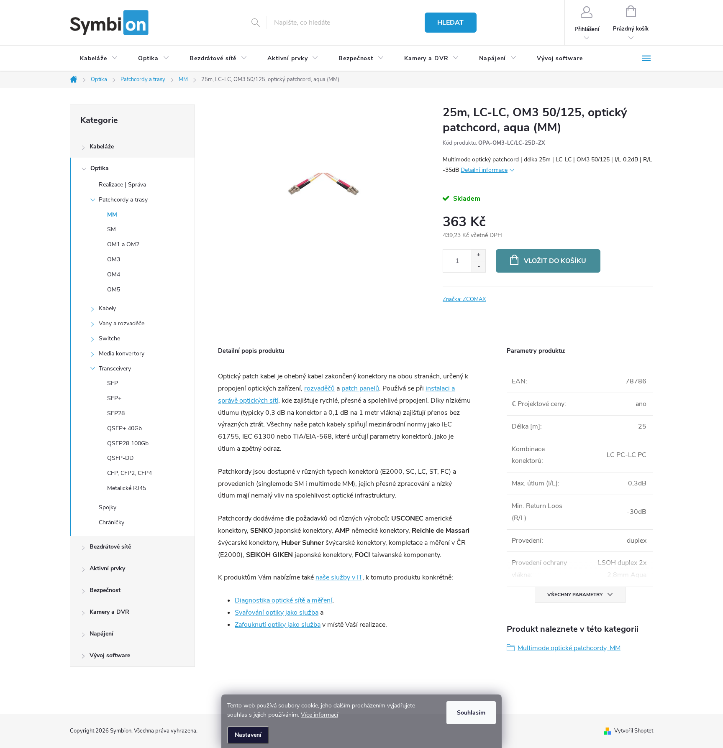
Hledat (450, 22)
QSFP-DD (120, 458)
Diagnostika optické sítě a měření (283, 600)
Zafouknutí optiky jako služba (277, 624)
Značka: (464, 299)
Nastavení (248, 735)
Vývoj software (110, 655)
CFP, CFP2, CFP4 (129, 473)
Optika (99, 168)
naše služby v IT (338, 577)
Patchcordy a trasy (123, 200)
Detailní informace (484, 170)
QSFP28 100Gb (128, 443)
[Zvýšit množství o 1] (478, 255)
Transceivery (115, 369)
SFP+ (114, 398)
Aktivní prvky (107, 568)
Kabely (107, 308)
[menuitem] (99, 58)
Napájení (101, 634)
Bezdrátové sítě (110, 547)
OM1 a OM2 (123, 244)
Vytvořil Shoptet (633, 731)
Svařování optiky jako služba (276, 612)
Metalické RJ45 (126, 488)
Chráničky (111, 522)
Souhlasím (471, 713)
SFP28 (116, 413)
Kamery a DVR (109, 612)
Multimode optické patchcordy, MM (569, 648)
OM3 (113, 259)
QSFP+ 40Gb (124, 428)
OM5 (113, 290)
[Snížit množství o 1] (478, 266)
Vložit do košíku (555, 261)
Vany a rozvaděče (121, 323)
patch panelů (360, 388)
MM (112, 215)
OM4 (113, 274)
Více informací (319, 715)
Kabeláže (102, 147)
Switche (109, 338)
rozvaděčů (319, 388)
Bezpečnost (105, 590)
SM (111, 229)
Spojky (107, 507)
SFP (112, 383)
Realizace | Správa (122, 185)
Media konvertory (121, 353)
